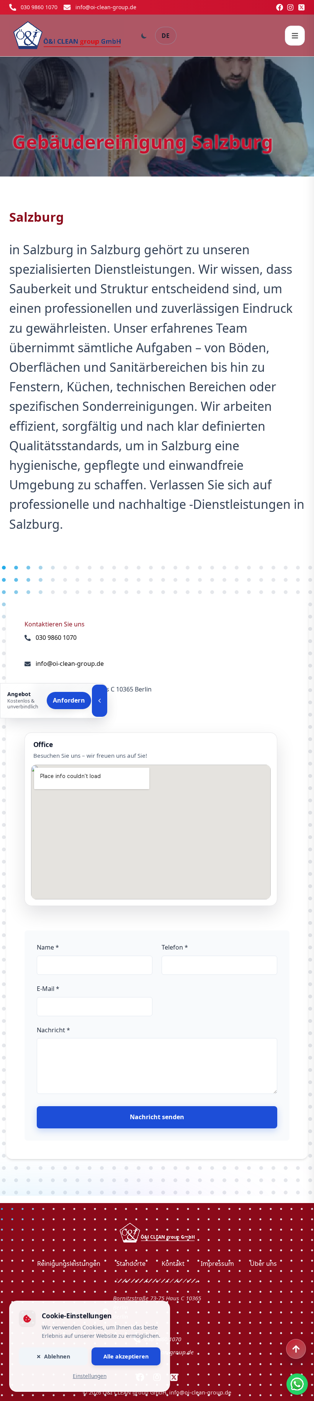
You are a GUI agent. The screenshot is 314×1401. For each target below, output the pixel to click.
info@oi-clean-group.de (105, 7)
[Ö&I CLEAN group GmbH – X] (301, 7)
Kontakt (173, 1263)
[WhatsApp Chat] (297, 1384)
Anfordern (69, 700)
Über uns (263, 1263)
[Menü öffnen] (295, 36)
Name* (48, 947)
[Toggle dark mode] (143, 35)
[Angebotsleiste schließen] (99, 701)
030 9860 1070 (39, 7)
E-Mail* (48, 988)
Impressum (217, 1263)
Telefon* (175, 947)
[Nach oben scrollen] (296, 1349)
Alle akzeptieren (126, 1356)
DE (166, 35)
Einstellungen (89, 1376)
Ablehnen (57, 1356)
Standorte (131, 1263)
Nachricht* (53, 1030)
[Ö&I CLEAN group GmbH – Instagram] (290, 7)
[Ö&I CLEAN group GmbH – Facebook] (279, 7)
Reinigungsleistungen (68, 1263)
